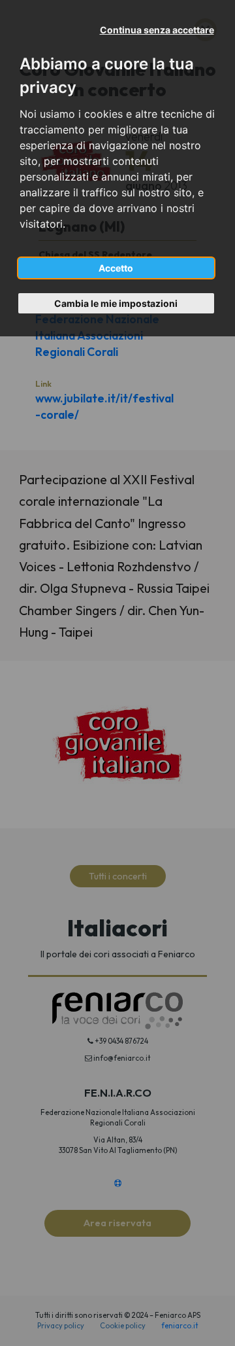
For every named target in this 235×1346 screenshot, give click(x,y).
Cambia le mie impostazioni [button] (116, 303)
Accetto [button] (116, 268)
